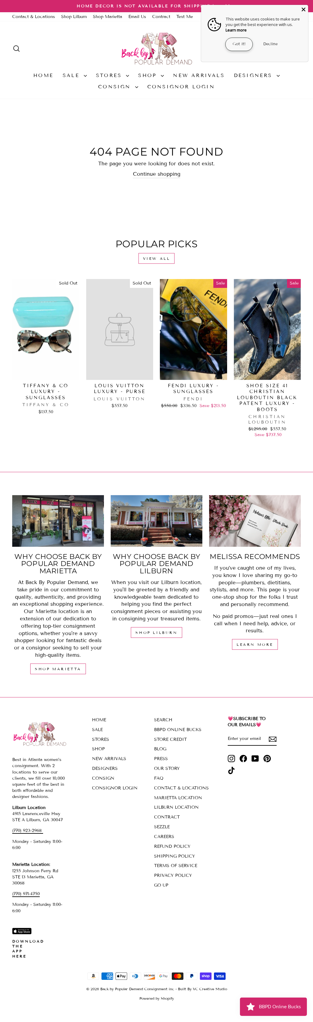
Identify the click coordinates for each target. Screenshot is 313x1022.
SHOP (148, 75)
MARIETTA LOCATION (178, 797)
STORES (110, 75)
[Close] (303, 9)
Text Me (184, 16)
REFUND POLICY (172, 846)
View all (156, 258)
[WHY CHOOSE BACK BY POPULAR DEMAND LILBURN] (156, 521)
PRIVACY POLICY (173, 875)
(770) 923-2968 (27, 830)
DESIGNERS (254, 75)
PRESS (161, 758)
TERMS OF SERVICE (175, 865)
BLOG (160, 749)
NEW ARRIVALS (198, 75)
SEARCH (163, 719)
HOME (43, 75)
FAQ (159, 778)
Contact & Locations (33, 16)
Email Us (137, 16)
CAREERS (164, 836)
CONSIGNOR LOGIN (181, 87)
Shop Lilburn (74, 16)
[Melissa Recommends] (255, 521)
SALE (72, 75)
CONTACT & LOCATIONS (181, 788)
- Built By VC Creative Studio (201, 989)
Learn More (255, 644)
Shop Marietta (107, 16)
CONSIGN (116, 87)
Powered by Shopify (156, 998)
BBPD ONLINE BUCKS (177, 729)
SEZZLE (162, 826)
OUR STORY (167, 768)
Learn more (236, 30)
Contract (161, 16)
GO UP (161, 885)
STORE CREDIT (170, 739)
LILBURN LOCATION (176, 807)
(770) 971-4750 (26, 893)
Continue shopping (156, 174)
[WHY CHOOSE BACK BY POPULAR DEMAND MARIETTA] (58, 521)
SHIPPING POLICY (174, 856)
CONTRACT (167, 817)
